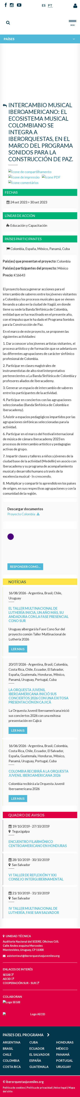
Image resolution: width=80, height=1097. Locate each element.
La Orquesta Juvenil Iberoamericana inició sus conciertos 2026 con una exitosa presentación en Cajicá (38, 696)
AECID (7, 978)
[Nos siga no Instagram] (12, 5)
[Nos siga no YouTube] (19, 5)
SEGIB (6, 974)
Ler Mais (18, 649)
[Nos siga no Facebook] (6, 5)
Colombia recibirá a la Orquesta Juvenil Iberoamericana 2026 (38, 773)
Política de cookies (14, 1087)
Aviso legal (60, 1087)
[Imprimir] (23, 177)
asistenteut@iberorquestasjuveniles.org (33, 955)
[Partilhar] (29, 171)
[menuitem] (40, 39)
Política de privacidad (39, 1087)
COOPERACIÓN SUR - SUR (19, 983)
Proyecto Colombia (21, 514)
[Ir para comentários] (23, 182)
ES (44, 5)
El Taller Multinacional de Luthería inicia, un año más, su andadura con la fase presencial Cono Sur (39, 614)
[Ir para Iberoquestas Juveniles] (40, 21)
